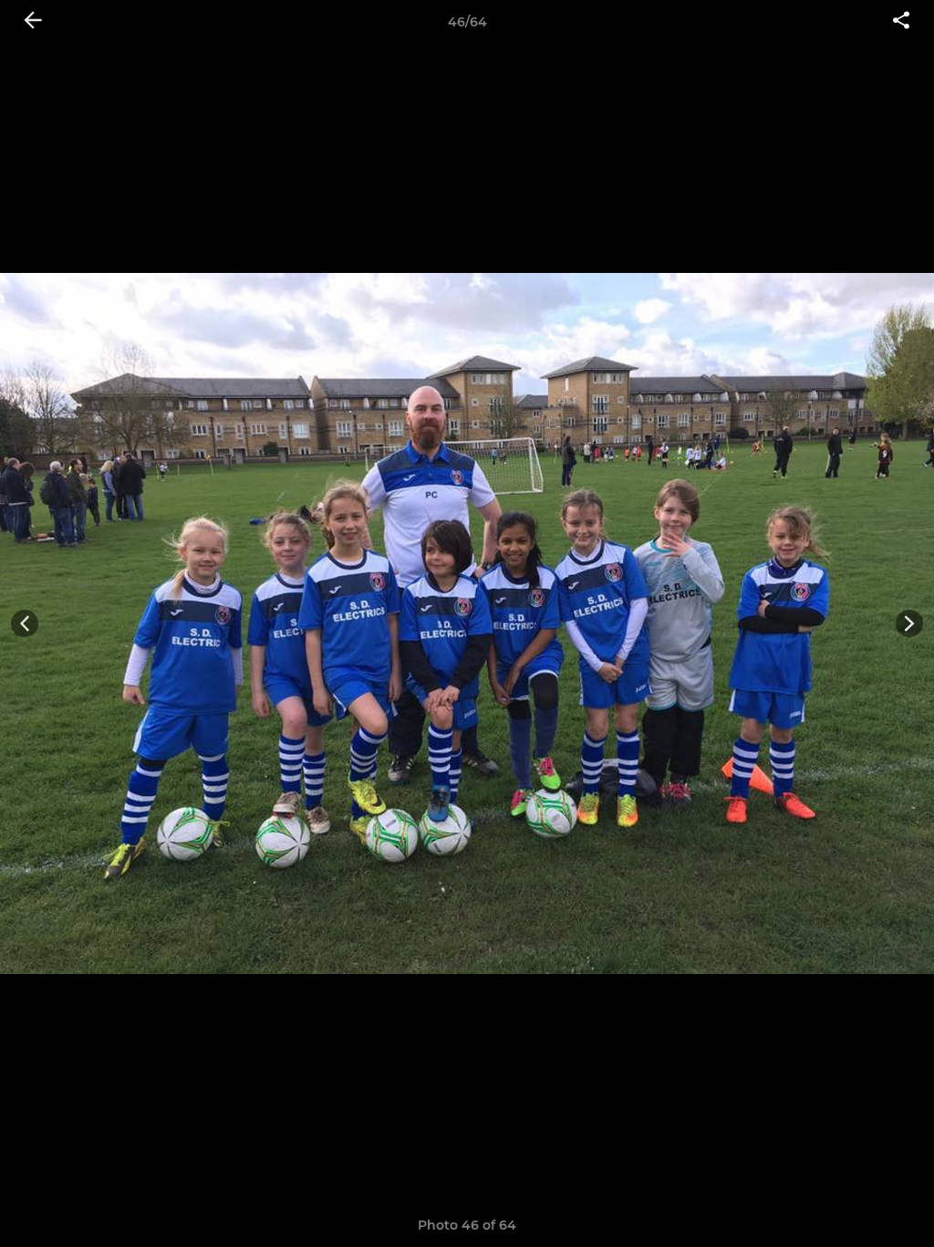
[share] (901, 22)
